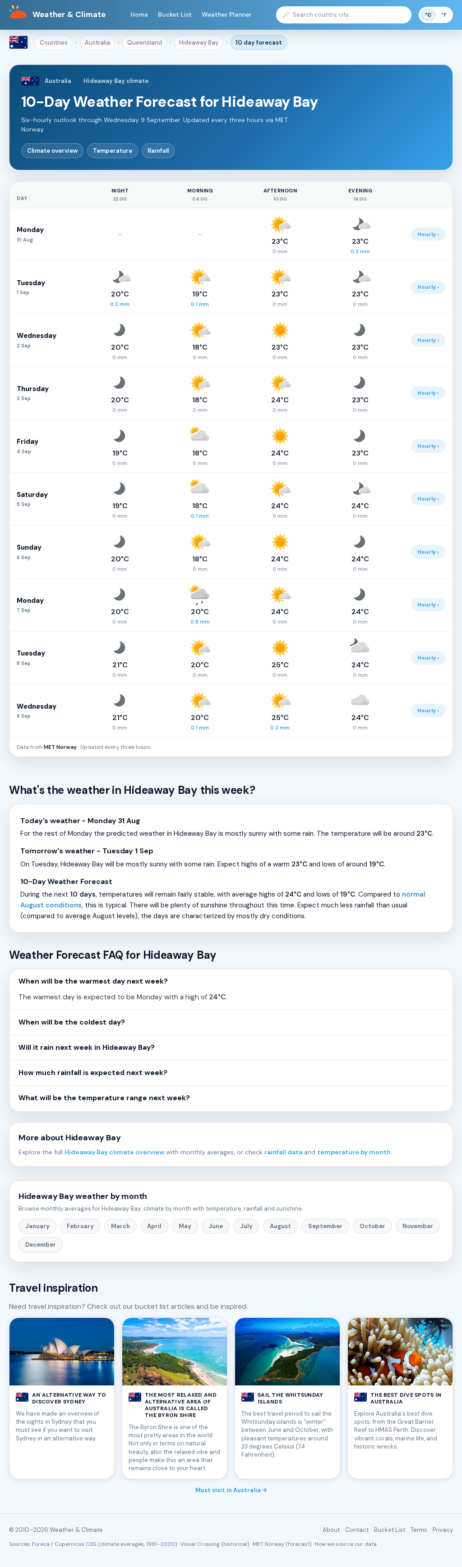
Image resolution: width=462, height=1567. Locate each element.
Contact (357, 1530)
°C (428, 14)
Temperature (112, 151)
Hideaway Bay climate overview (114, 1152)
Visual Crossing (200, 1544)
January (37, 1226)
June (215, 1226)
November (417, 1226)
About (331, 1530)
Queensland (144, 42)
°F (444, 14)
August (280, 1226)
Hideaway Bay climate (115, 81)
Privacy (443, 1530)
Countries (54, 42)
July (246, 1226)
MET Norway (60, 747)
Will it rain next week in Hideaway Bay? (86, 1047)
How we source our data (346, 1544)
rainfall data (283, 1152)
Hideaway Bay (198, 42)
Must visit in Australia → (231, 1490)
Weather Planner (227, 14)
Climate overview (52, 151)
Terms (419, 1530)
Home (139, 14)
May (185, 1226)
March (120, 1226)
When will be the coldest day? (71, 1022)
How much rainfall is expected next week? (92, 1072)
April (154, 1226)
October (372, 1226)
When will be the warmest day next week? (93, 981)
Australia (97, 42)
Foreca (41, 1544)
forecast (259, 42)
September (325, 1226)
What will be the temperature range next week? (104, 1097)
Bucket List (175, 14)
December (40, 1244)
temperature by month (354, 1152)
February (80, 1226)
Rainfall (158, 151)
